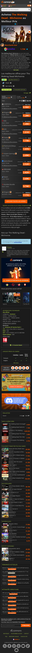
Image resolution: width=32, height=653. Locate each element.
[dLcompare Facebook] (9, 646)
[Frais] (23, 101)
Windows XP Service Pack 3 (13, 327)
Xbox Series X (14, 79)
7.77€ (26, 195)
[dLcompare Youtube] (23, 646)
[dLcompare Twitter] (4, 646)
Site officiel (6, 312)
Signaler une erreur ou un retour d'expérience (16, 205)
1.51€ (26, 132)
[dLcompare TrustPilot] (18, 646)
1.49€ (26, 123)
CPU (4, 329)
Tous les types (7, 89)
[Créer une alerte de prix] (29, 32)
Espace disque (7, 334)
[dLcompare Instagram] (13, 646)
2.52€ (26, 164)
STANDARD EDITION (19, 89)
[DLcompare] (16, 630)
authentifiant (18, 242)
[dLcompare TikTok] (27, 646)
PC (5, 79)
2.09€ (26, 155)
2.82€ (26, 172)
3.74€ (26, 186)
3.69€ (26, 178)
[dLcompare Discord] (16, 650)
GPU (4, 333)
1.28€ (26, 115)
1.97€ (26, 149)
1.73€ (26, 140)
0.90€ (26, 107)
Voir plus (16, 70)
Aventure (12, 314)
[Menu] (30, 2)
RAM (4, 331)
